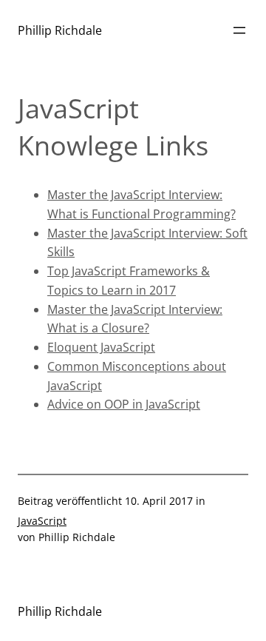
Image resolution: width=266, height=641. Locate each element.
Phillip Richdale (60, 30)
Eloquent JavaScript (101, 347)
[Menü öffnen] (239, 30)
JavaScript (42, 521)
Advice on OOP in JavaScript (123, 404)
